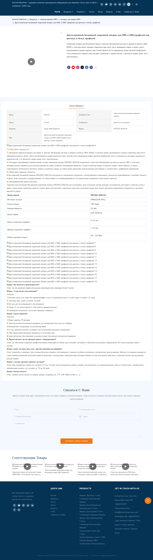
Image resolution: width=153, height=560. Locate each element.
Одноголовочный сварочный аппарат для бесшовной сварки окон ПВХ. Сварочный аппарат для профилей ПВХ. (92, 473)
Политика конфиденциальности (103, 555)
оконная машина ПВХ (48, 19)
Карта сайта (84, 555)
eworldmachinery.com (68, 555)
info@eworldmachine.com (126, 512)
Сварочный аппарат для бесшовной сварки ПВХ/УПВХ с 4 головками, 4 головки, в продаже (26, 473)
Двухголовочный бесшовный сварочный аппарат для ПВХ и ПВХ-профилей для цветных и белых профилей (57, 23)
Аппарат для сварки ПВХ (70, 19)
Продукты (33, 19)
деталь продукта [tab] (76, 106)
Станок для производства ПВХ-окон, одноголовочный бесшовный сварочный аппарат (124, 473)
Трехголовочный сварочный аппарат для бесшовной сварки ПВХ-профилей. (58, 471)
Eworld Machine (19, 19)
